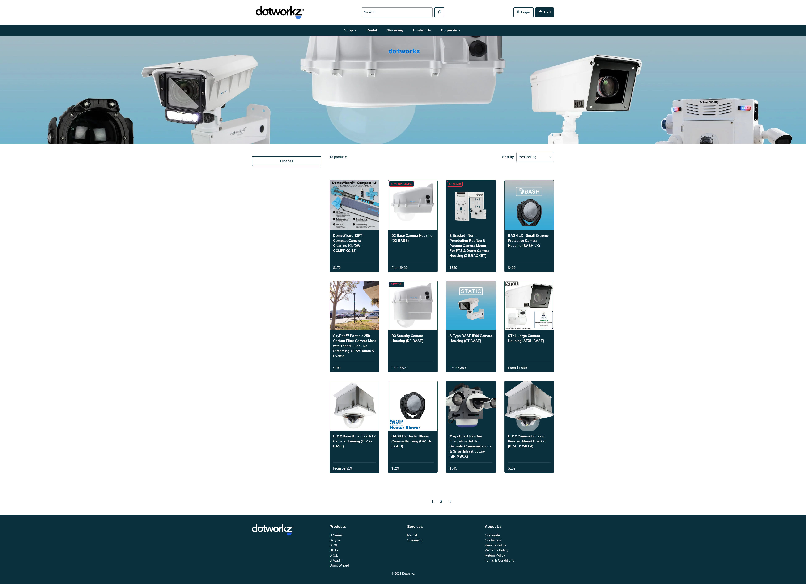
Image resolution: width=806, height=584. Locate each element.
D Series (336, 535)
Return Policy (495, 555)
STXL (334, 545)
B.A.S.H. (336, 560)
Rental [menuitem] (371, 30)
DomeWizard (339, 565)
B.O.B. (334, 555)
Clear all (286, 161)
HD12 (334, 550)
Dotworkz (408, 573)
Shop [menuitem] (348, 30)
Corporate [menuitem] (449, 30)
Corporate (492, 535)
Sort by (508, 157)
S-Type (335, 540)
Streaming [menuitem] (395, 30)
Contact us (493, 540)
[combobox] (397, 12)
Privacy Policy (495, 545)
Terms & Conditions (499, 560)
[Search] (439, 12)
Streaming (415, 540)
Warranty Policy (496, 550)
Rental (412, 535)
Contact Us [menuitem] (422, 30)
